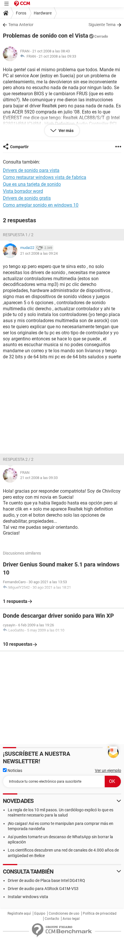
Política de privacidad (100, 913)
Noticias (14, 770)
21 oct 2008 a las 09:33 (57, 56)
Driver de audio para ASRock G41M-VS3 (43, 888)
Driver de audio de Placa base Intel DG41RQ (46, 880)
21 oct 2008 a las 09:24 (39, 253)
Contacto (52, 919)
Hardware (43, 13)
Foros (21, 13)
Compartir (19, 146)
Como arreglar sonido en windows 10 (40, 205)
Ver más (66, 130)
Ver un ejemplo (108, 770)
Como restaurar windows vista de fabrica (44, 177)
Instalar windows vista (28, 896)
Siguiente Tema (102, 24)
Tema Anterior (20, 24)
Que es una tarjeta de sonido (32, 184)
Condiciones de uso (64, 913)
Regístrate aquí (19, 913)
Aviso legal (71, 919)
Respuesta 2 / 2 (18, 459)
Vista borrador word (23, 191)
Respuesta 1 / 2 (18, 234)
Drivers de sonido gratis (27, 198)
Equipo (39, 913)
